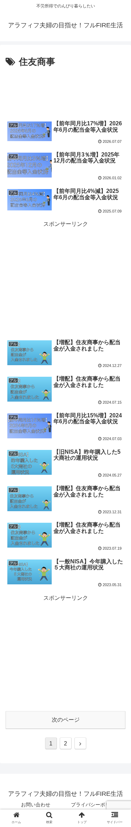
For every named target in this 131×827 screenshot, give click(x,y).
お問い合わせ (35, 804)
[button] (117, 657)
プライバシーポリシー (95, 804)
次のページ (66, 720)
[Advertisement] (65, 91)
